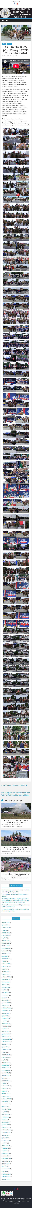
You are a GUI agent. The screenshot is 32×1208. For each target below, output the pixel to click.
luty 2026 (4, 938)
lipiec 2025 (5, 956)
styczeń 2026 (5, 940)
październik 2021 (6, 1070)
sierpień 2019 (5, 1135)
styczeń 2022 (5, 1062)
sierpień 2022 (5, 1044)
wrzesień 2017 (6, 1176)
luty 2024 (4, 997)
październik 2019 (6, 1130)
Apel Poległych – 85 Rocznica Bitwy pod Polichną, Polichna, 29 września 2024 (15, 794)
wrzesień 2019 (6, 1132)
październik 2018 (6, 1158)
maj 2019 (4, 1143)
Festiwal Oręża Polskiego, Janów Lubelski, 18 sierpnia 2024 (16, 821)
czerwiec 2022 (6, 1049)
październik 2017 (6, 1174)
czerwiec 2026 (6, 927)
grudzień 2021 (6, 1065)
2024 (4, 43)
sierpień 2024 (5, 982)
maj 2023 (4, 1021)
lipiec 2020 (5, 1106)
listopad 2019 (5, 1127)
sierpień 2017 (5, 1179)
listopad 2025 (5, 945)
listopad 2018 (5, 1156)
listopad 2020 (5, 1096)
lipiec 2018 (5, 1166)
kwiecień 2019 (6, 1145)
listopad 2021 (5, 1067)
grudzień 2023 (6, 1003)
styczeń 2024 (5, 1000)
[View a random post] (29, 20)
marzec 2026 (5, 935)
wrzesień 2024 (6, 979)
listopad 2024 (5, 974)
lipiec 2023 (5, 1016)
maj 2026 (4, 930)
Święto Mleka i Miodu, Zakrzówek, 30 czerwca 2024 (16, 875)
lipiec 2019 (5, 1138)
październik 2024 (6, 977)
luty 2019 (4, 1150)
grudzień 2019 (6, 1125)
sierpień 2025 (5, 953)
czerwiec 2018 (6, 1169)
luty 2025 (4, 969)
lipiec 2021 (5, 1078)
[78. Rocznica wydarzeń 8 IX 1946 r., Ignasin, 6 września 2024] (16, 831)
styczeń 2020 (5, 1122)
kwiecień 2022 (6, 1054)
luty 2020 (4, 1119)
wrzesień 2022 (6, 1041)
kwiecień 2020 (6, 1114)
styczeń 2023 (5, 1031)
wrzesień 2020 (6, 1101)
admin (15, 56)
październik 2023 (6, 1008)
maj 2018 (4, 1171)
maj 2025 (4, 961)
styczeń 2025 (5, 971)
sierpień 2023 (5, 1013)
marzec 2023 (5, 1026)
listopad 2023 (5, 1005)
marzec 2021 (5, 1088)
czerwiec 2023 (6, 1018)
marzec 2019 (5, 1148)
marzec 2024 (5, 995)
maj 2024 (4, 990)
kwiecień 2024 (6, 992)
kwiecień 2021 (6, 1086)
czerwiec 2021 (6, 1080)
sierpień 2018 (5, 1163)
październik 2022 (6, 1039)
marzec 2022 (5, 1057)
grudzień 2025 (6, 943)
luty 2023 (4, 1029)
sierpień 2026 (5, 922)
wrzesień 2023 (6, 1010)
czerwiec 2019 (6, 1140)
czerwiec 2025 (6, 958)
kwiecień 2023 (6, 1023)
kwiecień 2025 (6, 964)
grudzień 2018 (6, 1153)
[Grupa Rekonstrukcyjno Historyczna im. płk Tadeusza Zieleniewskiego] (3, 20)
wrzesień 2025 (6, 951)
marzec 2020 (5, 1117)
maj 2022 (4, 1052)
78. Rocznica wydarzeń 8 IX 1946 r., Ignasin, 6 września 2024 (16, 848)
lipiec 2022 (5, 1047)
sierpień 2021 (5, 1075)
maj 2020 (4, 1112)
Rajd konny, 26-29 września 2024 (13, 785)
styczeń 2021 (5, 1093)
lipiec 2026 (5, 925)
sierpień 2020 (5, 1104)
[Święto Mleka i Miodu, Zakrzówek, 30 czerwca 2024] (16, 858)
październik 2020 (6, 1099)
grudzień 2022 (6, 1034)
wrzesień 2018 (6, 1161)
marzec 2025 (5, 966)
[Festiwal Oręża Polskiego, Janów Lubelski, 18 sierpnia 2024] (16, 804)
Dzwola (9, 43)
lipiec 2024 (5, 984)
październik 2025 (6, 948)
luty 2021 (4, 1091)
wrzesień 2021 (6, 1073)
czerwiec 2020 (6, 1109)
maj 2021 (4, 1083)
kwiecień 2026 (6, 932)
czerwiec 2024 (6, 987)
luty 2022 (4, 1060)
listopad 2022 (5, 1036)
